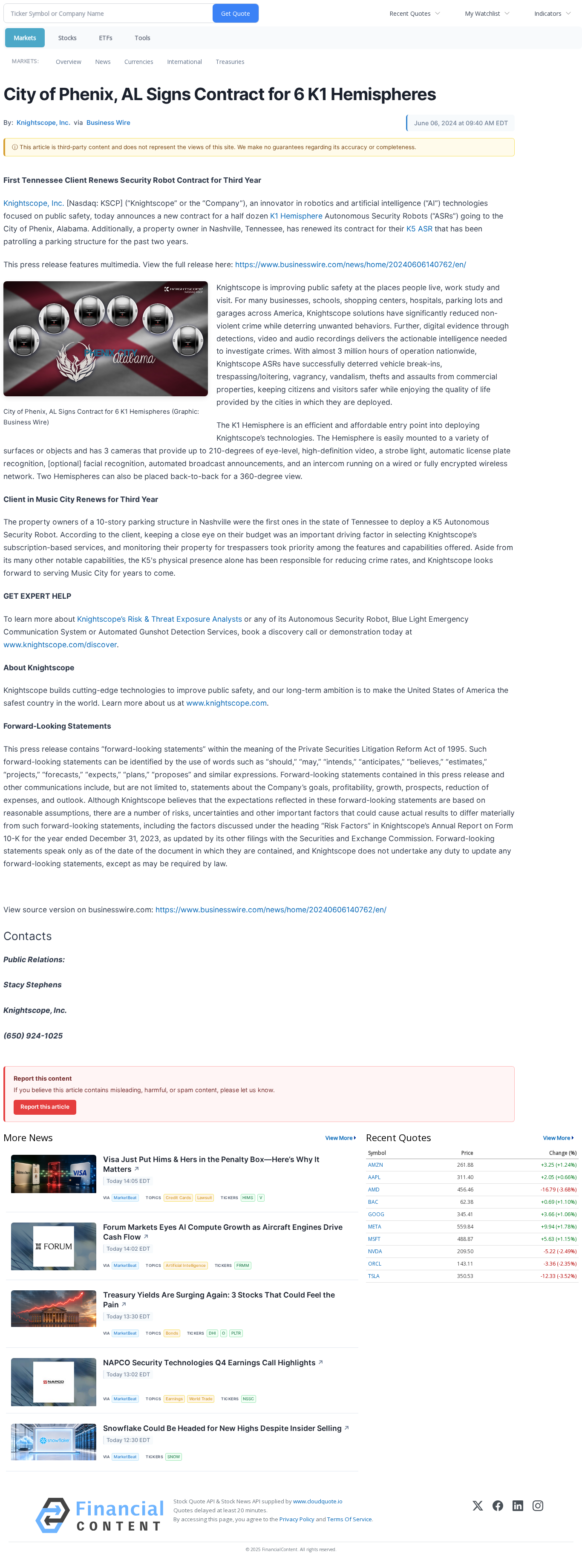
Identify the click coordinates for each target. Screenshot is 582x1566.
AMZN (375, 1164)
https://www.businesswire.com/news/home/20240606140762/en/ (350, 264)
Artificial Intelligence (186, 1265)
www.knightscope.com (226, 702)
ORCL (374, 1263)
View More (339, 1138)
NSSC (248, 1398)
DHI (212, 1333)
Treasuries (230, 62)
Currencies (138, 62)
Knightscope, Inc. (33, 203)
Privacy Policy (296, 1519)
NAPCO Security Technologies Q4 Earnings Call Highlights (213, 1362)
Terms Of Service (349, 1519)
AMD (374, 1189)
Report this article (44, 1106)
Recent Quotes (410, 13)
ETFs (105, 38)
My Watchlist (482, 13)
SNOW (173, 1456)
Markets (25, 38)
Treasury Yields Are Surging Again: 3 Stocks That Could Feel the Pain (219, 1299)
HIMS (247, 1197)
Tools (142, 38)
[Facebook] (498, 1515)
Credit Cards (178, 1197)
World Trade (201, 1398)
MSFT (374, 1239)
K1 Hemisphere (296, 215)
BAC (373, 1202)
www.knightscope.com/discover (60, 644)
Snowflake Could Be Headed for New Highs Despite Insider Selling (226, 1428)
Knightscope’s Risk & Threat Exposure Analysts (159, 618)
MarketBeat (125, 1197)
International (184, 62)
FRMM (242, 1265)
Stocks (67, 38)
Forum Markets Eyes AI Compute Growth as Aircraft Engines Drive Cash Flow (223, 1232)
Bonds (172, 1333)
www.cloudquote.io (318, 1501)
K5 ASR (419, 228)
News (103, 62)
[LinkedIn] (518, 1515)
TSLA (374, 1276)
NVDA (375, 1251)
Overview (68, 62)
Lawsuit (204, 1197)
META (374, 1226)
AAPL (374, 1177)
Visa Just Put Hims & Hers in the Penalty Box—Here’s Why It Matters (211, 1164)
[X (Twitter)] (478, 1515)
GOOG (376, 1214)
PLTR (236, 1333)
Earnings (174, 1398)
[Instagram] (538, 1515)
